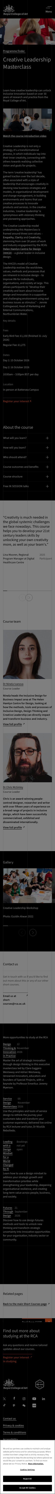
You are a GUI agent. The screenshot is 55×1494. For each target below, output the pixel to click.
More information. (36, 1463)
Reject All (27, 1478)
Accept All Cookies (27, 1487)
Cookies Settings (27, 1469)
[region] (27, 1467)
